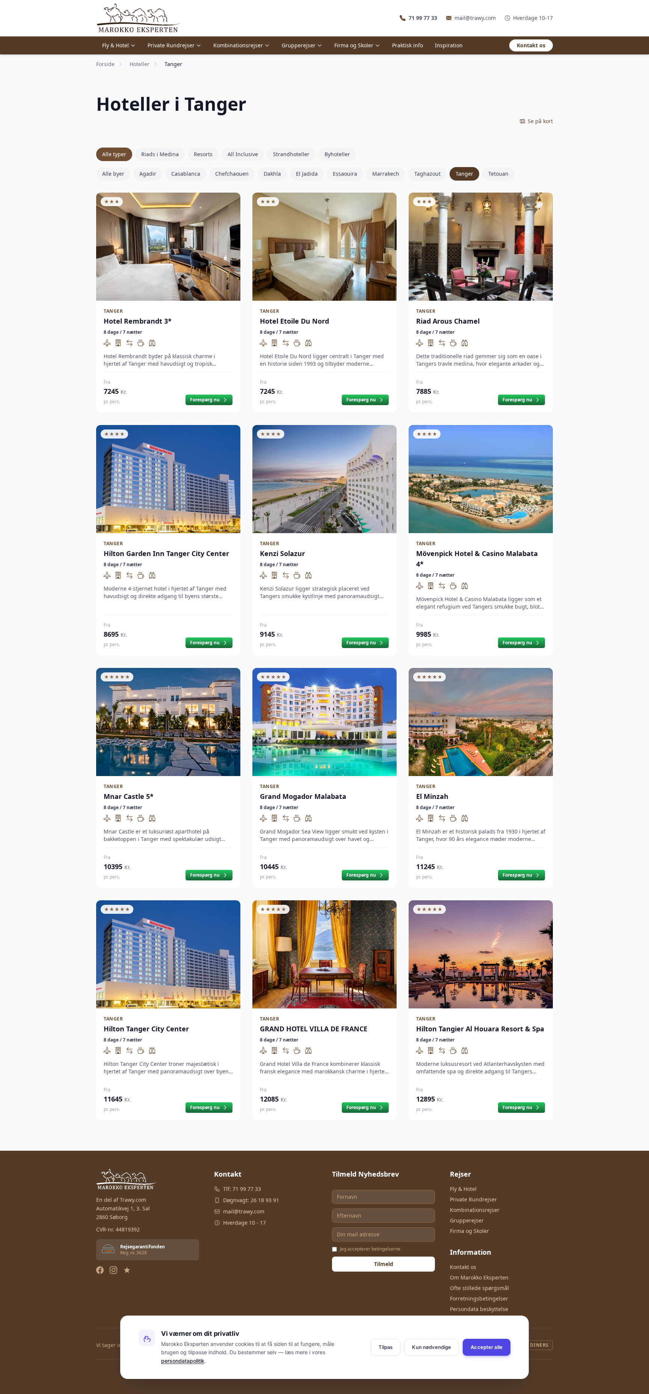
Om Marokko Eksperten (479, 1277)
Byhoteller (337, 154)
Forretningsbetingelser (479, 1298)
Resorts (203, 154)
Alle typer (114, 154)
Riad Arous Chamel (448, 321)
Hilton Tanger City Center (146, 1028)
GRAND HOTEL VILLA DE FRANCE (313, 1028)
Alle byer (113, 173)
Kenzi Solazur (282, 553)
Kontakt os (531, 45)
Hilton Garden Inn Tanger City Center (166, 553)
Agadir (147, 173)
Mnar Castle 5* (129, 796)
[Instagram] (113, 1270)
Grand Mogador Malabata (303, 796)
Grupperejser (298, 45)
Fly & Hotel (115, 45)
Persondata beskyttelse (479, 1309)
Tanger (464, 173)
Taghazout (427, 173)
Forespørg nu (205, 399)
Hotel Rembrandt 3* (138, 321)
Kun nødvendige (431, 1347)
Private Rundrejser (171, 45)
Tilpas (386, 1347)
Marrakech (385, 173)
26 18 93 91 (265, 1200)
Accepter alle (487, 1347)
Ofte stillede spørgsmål (479, 1288)
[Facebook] (100, 1270)
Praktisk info (407, 45)
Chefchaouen (232, 173)
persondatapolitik (182, 1361)
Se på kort (540, 121)
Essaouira (345, 173)
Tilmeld (383, 1263)
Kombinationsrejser (238, 45)
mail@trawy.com (475, 17)
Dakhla (272, 173)
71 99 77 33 (246, 1188)
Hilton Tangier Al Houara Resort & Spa (480, 1028)
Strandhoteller (291, 154)
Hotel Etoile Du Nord (294, 321)
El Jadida (307, 173)
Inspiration (449, 45)
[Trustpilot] (127, 1270)
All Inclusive (243, 154)
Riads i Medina (160, 154)
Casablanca (185, 173)
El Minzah (432, 796)
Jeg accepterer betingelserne (370, 1249)
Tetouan (498, 173)
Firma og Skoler (353, 45)
